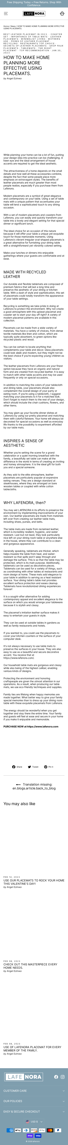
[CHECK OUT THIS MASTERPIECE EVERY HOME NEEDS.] (34, 926)
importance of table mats (29, 36)
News (13, 26)
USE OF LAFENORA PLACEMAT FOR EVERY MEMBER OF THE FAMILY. (32, 1048)
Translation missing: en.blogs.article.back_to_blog (34, 786)
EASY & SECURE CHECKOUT (21, 1111)
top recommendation (34, 50)
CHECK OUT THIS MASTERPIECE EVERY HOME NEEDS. (30, 966)
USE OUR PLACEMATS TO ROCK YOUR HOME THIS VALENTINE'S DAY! (34, 882)
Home (6, 26)
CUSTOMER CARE (15, 1090)
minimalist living (33, 39)
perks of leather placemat (30, 41)
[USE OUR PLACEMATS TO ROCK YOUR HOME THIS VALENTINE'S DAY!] (34, 841)
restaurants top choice (37, 43)
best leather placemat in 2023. (25, 34)
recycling (10, 43)
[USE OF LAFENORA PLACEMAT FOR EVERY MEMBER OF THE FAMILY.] (34, 1009)
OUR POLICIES (12, 1101)
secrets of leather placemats (25, 46)
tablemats (28, 48)
